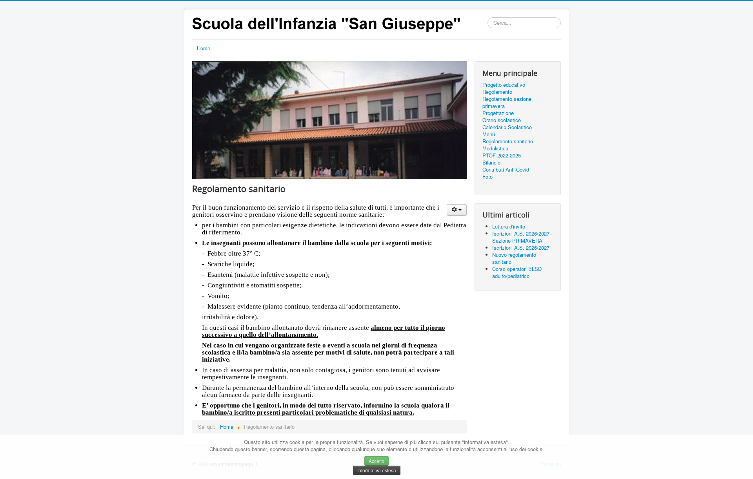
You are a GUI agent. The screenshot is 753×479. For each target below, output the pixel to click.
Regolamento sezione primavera (506, 102)
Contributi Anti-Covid (505, 169)
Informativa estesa (376, 470)
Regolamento (497, 91)
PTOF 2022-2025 (501, 155)
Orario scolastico (501, 120)
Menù (488, 134)
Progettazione (498, 113)
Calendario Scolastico (507, 127)
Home (203, 48)
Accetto (376, 460)
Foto (487, 176)
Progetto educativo (503, 84)
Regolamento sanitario (507, 141)
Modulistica (495, 148)
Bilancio (491, 162)
